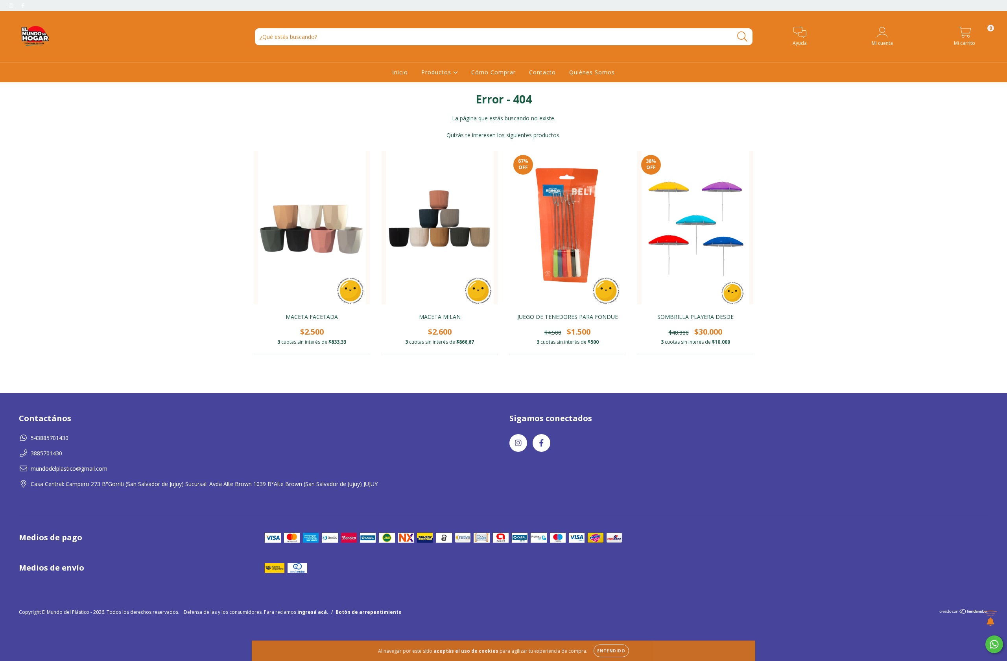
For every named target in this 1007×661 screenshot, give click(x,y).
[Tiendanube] (963, 612)
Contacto (542, 72)
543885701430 (49, 438)
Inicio (400, 72)
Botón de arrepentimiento (369, 612)
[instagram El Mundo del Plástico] (12, 5)
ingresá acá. (312, 612)
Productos (437, 72)
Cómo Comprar (493, 72)
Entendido (611, 651)
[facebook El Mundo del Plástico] (23, 5)
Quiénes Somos (592, 72)
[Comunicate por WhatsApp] (994, 644)
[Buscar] (742, 37)
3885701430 (46, 453)
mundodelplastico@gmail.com (69, 468)
